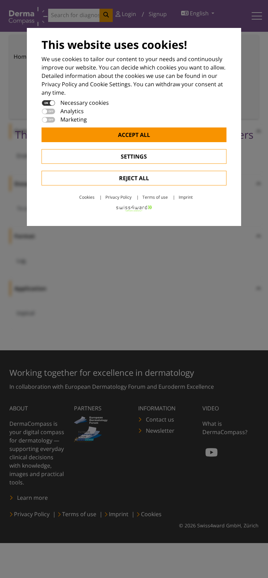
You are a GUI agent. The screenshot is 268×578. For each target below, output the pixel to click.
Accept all (134, 135)
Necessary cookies (84, 102)
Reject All (134, 178)
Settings (134, 156)
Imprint (186, 197)
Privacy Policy (118, 197)
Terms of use (155, 197)
